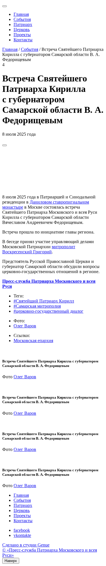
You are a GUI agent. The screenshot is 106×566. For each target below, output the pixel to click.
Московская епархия (33, 340)
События (22, 19)
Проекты (22, 34)
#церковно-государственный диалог (48, 311)
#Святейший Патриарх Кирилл (44, 301)
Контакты (23, 39)
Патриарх (23, 24)
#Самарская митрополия (37, 306)
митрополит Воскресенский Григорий (38, 249)
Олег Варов (25, 325)
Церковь (22, 29)
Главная (21, 14)
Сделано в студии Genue (25, 545)
